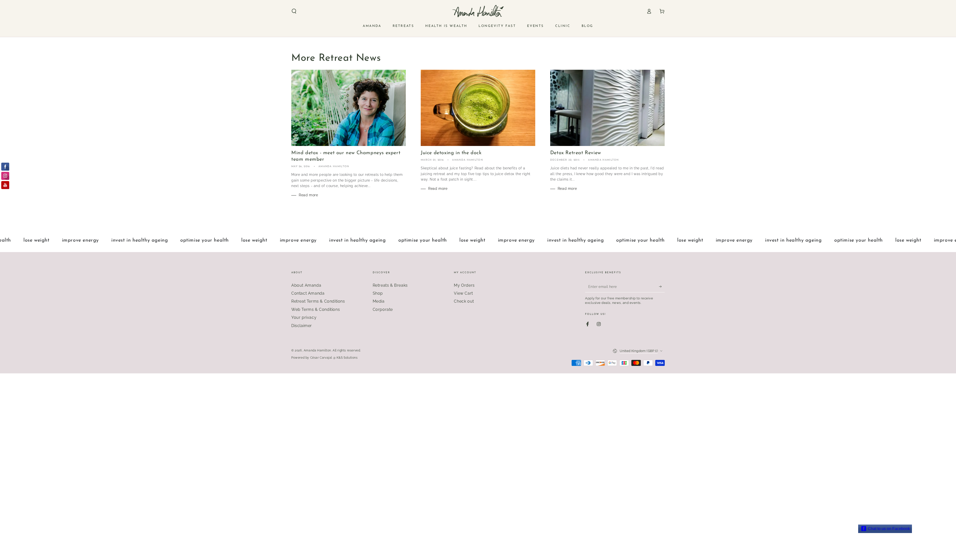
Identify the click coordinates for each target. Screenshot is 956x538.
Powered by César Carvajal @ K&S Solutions (324, 357)
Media (379, 301)
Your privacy (303, 317)
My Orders (464, 285)
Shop (378, 293)
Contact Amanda (307, 293)
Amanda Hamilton (317, 350)
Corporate (383, 309)
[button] (294, 11)
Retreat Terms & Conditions (318, 301)
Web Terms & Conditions (315, 309)
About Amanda (306, 285)
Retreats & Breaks (390, 285)
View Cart (463, 293)
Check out (464, 301)
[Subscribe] (662, 286)
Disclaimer (301, 325)
